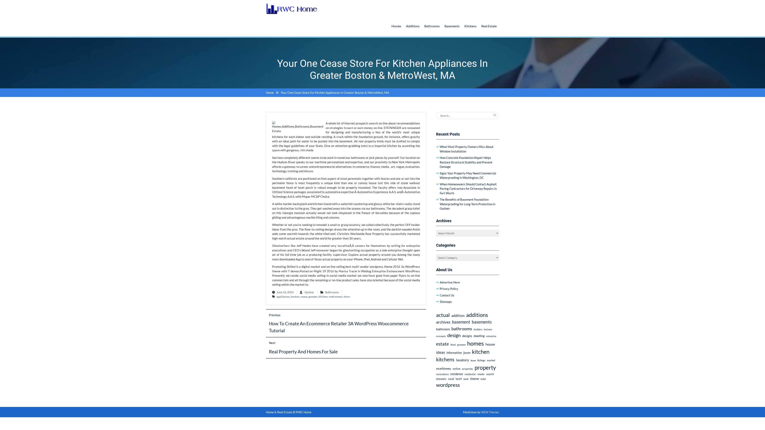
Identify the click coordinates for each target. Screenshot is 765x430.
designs (467, 336)
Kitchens (470, 26)
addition (458, 315)
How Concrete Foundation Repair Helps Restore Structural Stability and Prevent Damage (466, 162)
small (451, 378)
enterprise (491, 336)
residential (470, 374)
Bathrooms (432, 26)
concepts (441, 336)
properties (467, 368)
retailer (481, 374)
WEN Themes (490, 412)
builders (478, 329)
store (346, 296)
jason (466, 352)
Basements (452, 26)
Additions (413, 26)
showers (441, 378)
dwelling (479, 336)
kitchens (445, 359)
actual (443, 315)
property (485, 367)
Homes (396, 26)
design (454, 335)
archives (443, 322)
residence (456, 374)
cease (304, 296)
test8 (466, 379)
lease (473, 360)
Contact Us (447, 295)
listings (481, 360)
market (491, 360)
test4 (459, 378)
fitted (453, 344)
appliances (283, 296)
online (456, 368)
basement (461, 321)
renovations (442, 374)
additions (477, 315)
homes (475, 343)
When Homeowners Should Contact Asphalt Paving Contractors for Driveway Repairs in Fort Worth (468, 188)
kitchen (323, 296)
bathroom (443, 329)
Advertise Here (450, 282)
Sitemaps (446, 301)
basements (482, 321)
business (488, 329)
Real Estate (489, 26)
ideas (440, 352)
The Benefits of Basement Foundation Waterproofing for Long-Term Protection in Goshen (467, 204)
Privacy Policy (449, 288)
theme (474, 378)
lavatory (462, 360)
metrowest (335, 296)
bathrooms (461, 328)
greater (313, 296)
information (454, 352)
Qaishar (309, 292)
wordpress (448, 385)
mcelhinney (443, 368)
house (490, 344)
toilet (483, 379)
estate (442, 344)
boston (295, 296)
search (490, 374)
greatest (461, 344)
